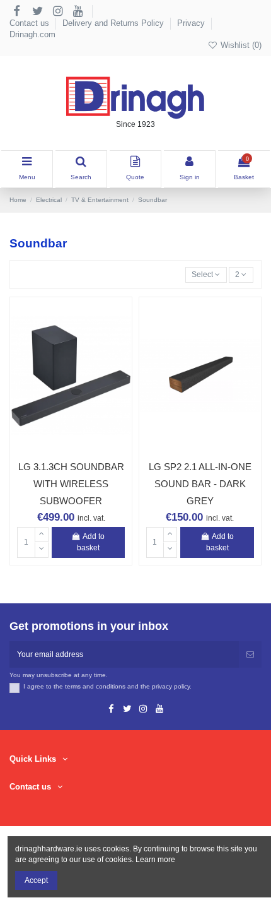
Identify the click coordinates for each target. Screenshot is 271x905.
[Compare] (71, 449)
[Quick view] (85, 449)
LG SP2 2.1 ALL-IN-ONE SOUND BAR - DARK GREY (200, 484)
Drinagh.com (32, 34)
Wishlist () (240, 45)
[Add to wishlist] (56, 449)
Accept (36, 880)
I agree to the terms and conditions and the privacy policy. (107, 686)
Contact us (30, 23)
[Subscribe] (250, 654)
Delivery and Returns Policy (114, 23)
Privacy (192, 23)
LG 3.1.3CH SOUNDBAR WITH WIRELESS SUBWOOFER (71, 484)
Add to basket (91, 542)
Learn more (155, 859)
